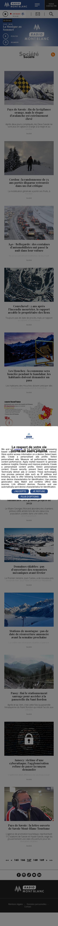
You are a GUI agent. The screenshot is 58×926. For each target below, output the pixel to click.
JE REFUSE (39, 491)
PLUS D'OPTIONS (30, 496)
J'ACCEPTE (20, 491)
